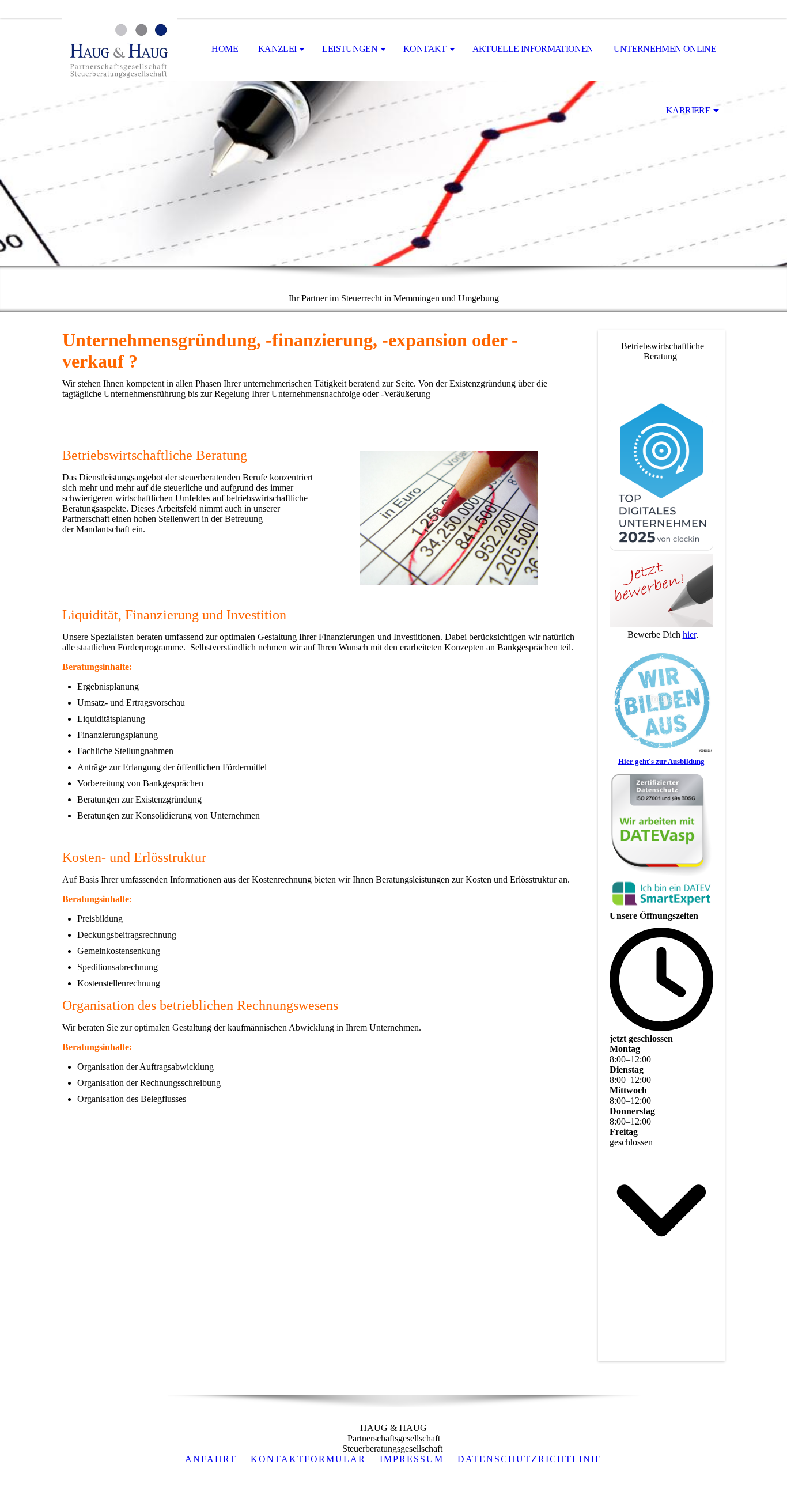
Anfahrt (211, 1459)
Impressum (412, 1459)
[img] (119, 49)
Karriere (688, 110)
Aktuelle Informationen (532, 49)
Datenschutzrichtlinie (529, 1459)
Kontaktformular (308, 1459)
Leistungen (349, 49)
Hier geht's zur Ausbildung (661, 761)
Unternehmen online (665, 49)
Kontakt (425, 49)
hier (689, 634)
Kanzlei (277, 49)
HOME (224, 49)
